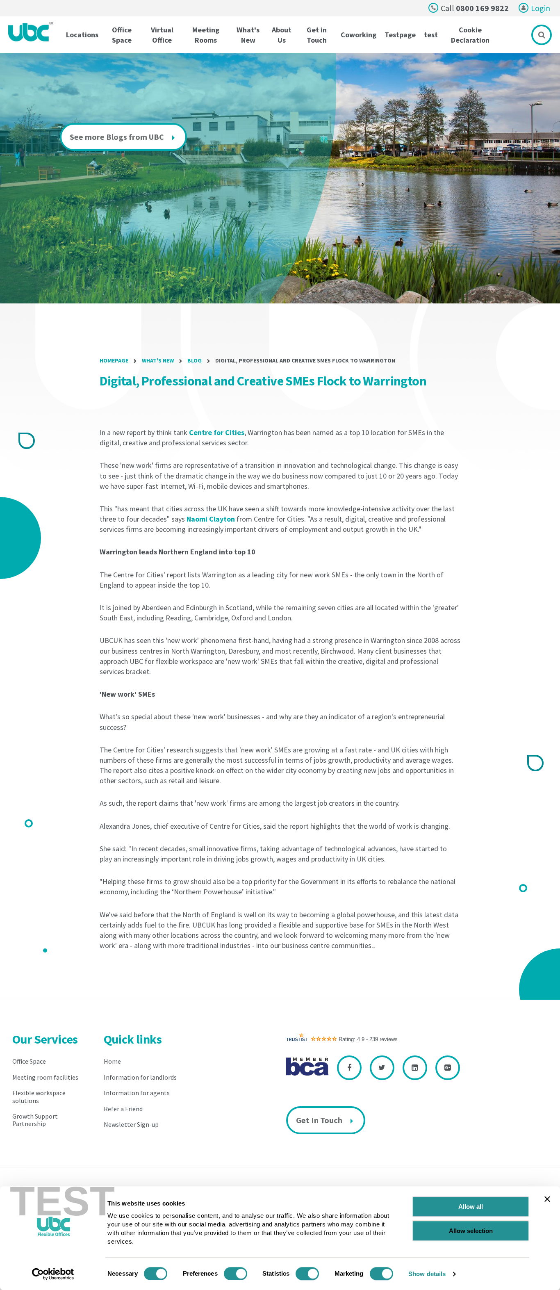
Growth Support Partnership (35, 1120)
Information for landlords (140, 1077)
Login (540, 8)
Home (112, 1061)
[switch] (235, 1273)
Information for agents (137, 1093)
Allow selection (471, 1230)
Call (475, 8)
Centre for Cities (216, 432)
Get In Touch (319, 1120)
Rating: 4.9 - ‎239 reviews (368, 1039)
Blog (194, 360)
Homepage (114, 360)
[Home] (31, 31)
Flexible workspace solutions (39, 1096)
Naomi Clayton (211, 519)
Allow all (470, 1206)
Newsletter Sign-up (131, 1124)
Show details (427, 1273)
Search (541, 35)
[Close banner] (547, 1199)
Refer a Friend (123, 1109)
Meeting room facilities (45, 1077)
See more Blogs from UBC (117, 137)
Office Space (29, 1061)
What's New (158, 360)
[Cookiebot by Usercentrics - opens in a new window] (53, 1274)
